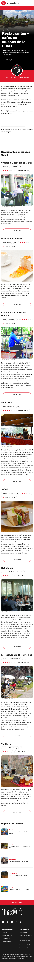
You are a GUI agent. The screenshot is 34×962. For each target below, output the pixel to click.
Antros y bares (17, 8)
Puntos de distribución (26, 935)
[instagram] (16, 922)
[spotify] (21, 922)
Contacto (4, 932)
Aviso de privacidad (7, 935)
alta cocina (15, 95)
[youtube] (12, 922)
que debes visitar (15, 86)
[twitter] (7, 922)
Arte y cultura (29, 8)
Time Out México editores (20, 78)
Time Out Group (6, 938)
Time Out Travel (24, 948)
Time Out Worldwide (25, 945)
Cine (24, 8)
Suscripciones (23, 932)
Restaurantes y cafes (6, 8)
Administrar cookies (7, 941)
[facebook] (3, 922)
